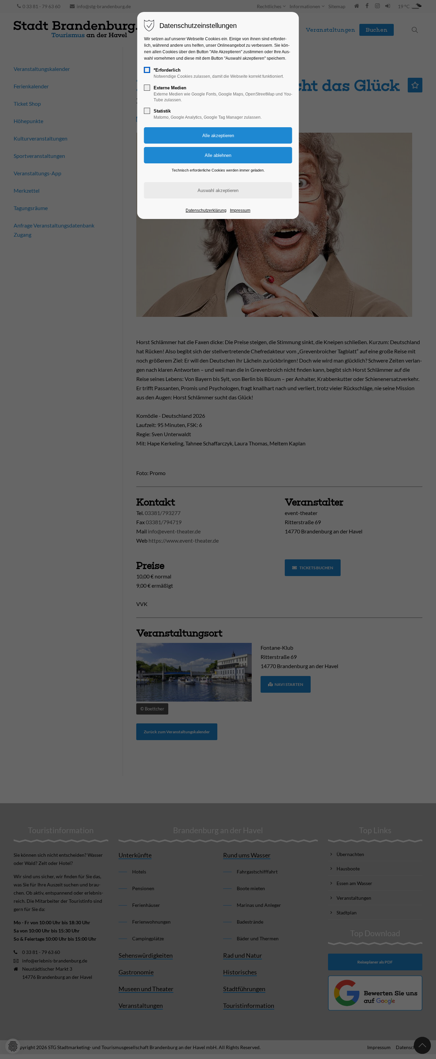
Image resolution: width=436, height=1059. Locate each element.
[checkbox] (147, 70)
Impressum (240, 210)
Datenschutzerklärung (206, 210)
